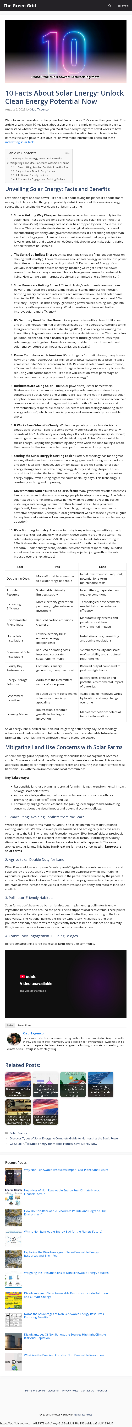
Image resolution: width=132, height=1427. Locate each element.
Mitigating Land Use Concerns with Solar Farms (39, 163)
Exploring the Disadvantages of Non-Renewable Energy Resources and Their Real (61, 1253)
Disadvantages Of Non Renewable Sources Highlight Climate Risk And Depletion (65, 1336)
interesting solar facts (20, 142)
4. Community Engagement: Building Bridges (40, 179)
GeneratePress (83, 1414)
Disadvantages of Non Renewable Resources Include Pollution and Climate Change (66, 1295)
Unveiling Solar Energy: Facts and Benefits (36, 158)
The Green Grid (19, 5)
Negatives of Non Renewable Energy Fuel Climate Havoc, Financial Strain (62, 1192)
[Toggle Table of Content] (65, 153)
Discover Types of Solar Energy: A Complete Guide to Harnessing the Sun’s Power (64, 1138)
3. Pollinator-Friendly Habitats (31, 175)
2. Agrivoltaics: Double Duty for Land (35, 171)
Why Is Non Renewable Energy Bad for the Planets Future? (63, 1231)
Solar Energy (18, 1133)
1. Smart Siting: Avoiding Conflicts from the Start (42, 167)
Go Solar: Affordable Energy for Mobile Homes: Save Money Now (53, 1144)
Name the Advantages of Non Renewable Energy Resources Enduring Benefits (64, 1315)
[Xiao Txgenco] (14, 1044)
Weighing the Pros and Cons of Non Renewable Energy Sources (66, 1273)
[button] (109, 5)
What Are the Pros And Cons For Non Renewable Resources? (64, 1355)
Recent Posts (24, 1025)
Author (10, 1025)
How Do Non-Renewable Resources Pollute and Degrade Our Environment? (65, 1212)
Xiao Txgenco (33, 1033)
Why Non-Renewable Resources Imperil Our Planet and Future (66, 1170)
